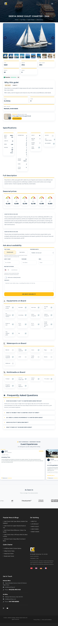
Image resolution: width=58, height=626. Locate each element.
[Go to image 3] (16, 56)
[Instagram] (4, 608)
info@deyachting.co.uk (10, 599)
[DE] (42, 568)
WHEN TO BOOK (35, 532)
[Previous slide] (5, 37)
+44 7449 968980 (14, 602)
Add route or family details (14, 277)
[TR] (32, 568)
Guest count (7, 259)
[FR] (46, 568)
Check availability (17, 118)
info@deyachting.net (10, 587)
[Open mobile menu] (52, 4)
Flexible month (10, 252)
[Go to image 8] (44, 56)
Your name (24, 259)
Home (16, 19)
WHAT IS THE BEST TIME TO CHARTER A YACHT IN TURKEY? (22, 412)
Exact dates (22, 252)
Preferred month (34, 249)
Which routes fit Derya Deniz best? (17, 422)
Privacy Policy (37, 619)
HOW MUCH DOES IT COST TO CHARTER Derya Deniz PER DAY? (24, 401)
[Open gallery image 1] (29, 38)
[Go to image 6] (33, 56)
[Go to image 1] (5, 56)
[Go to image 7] (38, 56)
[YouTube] (7, 608)
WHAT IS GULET (35, 526)
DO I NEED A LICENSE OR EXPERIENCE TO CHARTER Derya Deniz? (24, 417)
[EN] (37, 568)
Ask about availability (29, 294)
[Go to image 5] (27, 56)
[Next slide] (52, 37)
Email (40, 259)
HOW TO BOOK (35, 529)
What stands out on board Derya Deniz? (19, 427)
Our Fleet (22, 19)
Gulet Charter (31, 19)
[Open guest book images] (7, 117)
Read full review (50, 475)
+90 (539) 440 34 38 (15, 590)
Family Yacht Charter (9, 553)
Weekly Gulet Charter (9, 556)
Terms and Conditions (47, 619)
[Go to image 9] (50, 56)
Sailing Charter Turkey (9, 551)
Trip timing (7, 249)
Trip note (6, 280)
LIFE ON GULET (35, 524)
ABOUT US (33, 521)
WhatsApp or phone (9, 266)
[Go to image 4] (22, 56)
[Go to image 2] (11, 56)
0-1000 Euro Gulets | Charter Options (12, 548)
